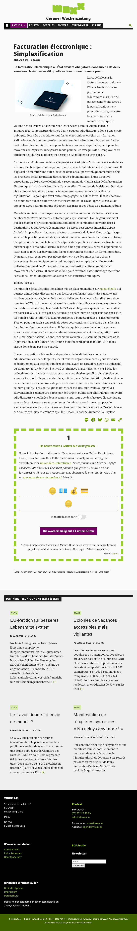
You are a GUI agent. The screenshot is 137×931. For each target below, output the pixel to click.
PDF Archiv (79, 845)
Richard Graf (21, 60)
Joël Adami (16, 635)
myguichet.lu (107, 289)
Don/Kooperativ (13, 856)
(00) (81, 813)
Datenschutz (11, 895)
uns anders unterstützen (55, 463)
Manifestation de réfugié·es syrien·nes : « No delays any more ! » (98, 721)
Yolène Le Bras (82, 642)
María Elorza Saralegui (88, 737)
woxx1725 (104, 572)
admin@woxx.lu (81, 817)
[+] (54, 682)
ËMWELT (63, 25)
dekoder (115, 553)
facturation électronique (52, 572)
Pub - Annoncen (13, 853)
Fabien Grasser (19, 730)
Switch (79, 517)
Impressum (10, 891)
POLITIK (34, 25)
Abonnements (12, 849)
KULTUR (96, 25)
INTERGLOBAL (80, 25)
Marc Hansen (75, 572)
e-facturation (28, 572)
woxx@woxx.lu (95, 823)
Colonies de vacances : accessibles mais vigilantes (96, 627)
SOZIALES (48, 25)
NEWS (14, 612)
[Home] (7, 25)
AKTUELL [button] (17, 25)
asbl (17, 572)
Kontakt (77, 804)
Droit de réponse (13, 888)
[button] (130, 25)
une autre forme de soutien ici (42, 477)
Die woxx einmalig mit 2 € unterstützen (68, 531)
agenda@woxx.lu (92, 826)
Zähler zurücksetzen (98, 549)
